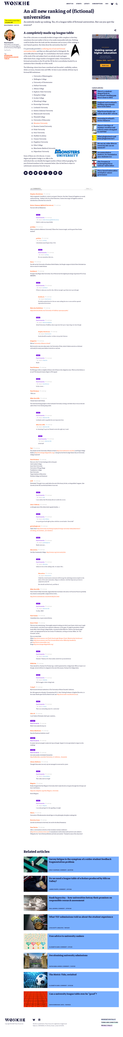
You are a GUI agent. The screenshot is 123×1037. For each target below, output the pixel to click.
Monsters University (41, 123)
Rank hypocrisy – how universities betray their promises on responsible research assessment (80, 899)
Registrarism (8, 25)
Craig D (44, 706)
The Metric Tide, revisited (62, 974)
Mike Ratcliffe (46, 417)
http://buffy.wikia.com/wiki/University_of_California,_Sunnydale (48, 757)
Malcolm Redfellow (47, 322)
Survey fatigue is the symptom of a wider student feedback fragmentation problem (80, 860)
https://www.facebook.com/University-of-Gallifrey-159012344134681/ (49, 310)
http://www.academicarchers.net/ (40, 832)
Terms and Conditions (109, 1022)
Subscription (97, 3)
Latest (86, 3)
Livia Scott (52, 927)
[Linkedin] (38, 1020)
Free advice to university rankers (66, 936)
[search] (117, 4)
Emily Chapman (54, 870)
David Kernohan (54, 1004)
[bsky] (112, 4)
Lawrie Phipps (53, 889)
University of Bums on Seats (42, 343)
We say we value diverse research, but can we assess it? (107, 145)
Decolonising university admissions (68, 955)
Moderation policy (108, 1019)
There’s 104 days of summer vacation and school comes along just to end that (107, 128)
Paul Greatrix (8, 42)
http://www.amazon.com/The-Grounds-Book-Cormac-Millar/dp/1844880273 (55, 640)
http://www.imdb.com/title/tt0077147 (67, 694)
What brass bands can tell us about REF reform (107, 112)
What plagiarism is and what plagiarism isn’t (106, 137)
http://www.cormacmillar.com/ (41, 642)
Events (78, 3)
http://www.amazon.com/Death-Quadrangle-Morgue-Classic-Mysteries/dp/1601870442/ (58, 638)
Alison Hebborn (46, 776)
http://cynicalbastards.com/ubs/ (65, 451)
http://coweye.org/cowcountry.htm (56, 552)
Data (62, 1004)
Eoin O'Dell (45, 656)
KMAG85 (45, 680)
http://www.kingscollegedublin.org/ (44, 453)
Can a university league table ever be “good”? (73, 994)
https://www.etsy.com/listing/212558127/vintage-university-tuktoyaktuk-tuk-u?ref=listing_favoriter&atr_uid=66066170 (55, 529)
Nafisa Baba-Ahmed (55, 966)
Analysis (60, 927)
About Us (69, 3)
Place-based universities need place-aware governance (107, 172)
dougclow (45, 360)
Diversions (8, 55)
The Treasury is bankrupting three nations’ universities (105, 163)
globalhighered (46, 542)
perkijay (45, 240)
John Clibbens (46, 519)
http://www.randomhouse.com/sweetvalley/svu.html (44, 596)
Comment (63, 870)
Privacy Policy (106, 1025)
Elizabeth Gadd (54, 947)
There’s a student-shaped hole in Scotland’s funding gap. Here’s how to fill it (107, 94)
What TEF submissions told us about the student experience (81, 917)
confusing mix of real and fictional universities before (44, 49)
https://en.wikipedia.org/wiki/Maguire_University (44, 791)
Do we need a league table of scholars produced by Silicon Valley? (79, 880)
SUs (106, 3)
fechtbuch (45, 288)
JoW (44, 497)
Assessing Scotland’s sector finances (105, 119)
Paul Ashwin (53, 908)
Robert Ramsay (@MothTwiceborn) (51, 220)
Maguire (45, 805)
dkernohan (45, 564)
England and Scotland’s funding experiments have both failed (107, 104)
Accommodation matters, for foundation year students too (107, 154)
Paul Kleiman (46, 384)
